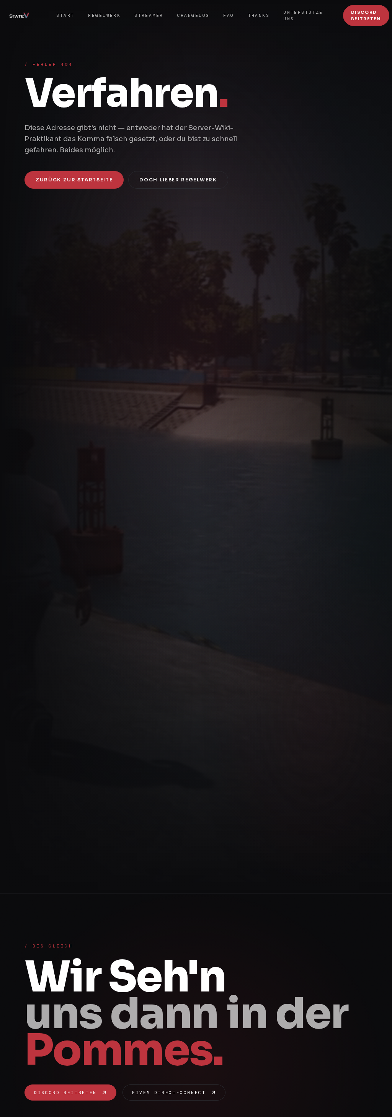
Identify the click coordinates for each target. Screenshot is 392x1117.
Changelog (193, 15)
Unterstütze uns (303, 15)
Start (65, 15)
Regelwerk (104, 15)
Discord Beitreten (366, 15)
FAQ (228, 15)
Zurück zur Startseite (74, 180)
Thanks (259, 15)
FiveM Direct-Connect (169, 1092)
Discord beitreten (65, 1092)
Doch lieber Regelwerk (178, 180)
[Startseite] (22, 15)
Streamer (148, 15)
